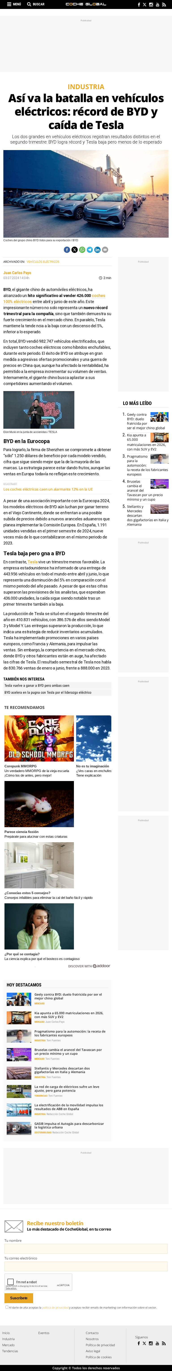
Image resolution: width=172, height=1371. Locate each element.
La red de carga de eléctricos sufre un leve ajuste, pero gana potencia (66, 1089)
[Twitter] (144, 5)
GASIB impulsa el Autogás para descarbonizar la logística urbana (69, 1125)
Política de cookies (99, 1357)
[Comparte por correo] (105, 250)
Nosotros (92, 1339)
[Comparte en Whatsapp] (82, 250)
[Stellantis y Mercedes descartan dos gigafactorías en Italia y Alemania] (19, 1073)
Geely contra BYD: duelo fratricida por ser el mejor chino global (68, 996)
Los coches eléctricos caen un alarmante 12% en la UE (48, 489)
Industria (40, 1040)
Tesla (33, 562)
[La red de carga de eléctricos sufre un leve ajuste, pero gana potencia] (19, 1091)
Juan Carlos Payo (17, 272)
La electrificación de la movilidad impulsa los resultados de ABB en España (68, 1107)
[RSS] (164, 5)
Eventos (43, 1333)
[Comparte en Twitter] (74, 250)
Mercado (39, 1003)
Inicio (6, 1333)
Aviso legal (93, 1351)
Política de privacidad (100, 1345)
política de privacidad (55, 1307)
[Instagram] (151, 5)
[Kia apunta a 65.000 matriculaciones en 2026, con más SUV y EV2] (19, 1017)
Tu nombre (13, 1240)
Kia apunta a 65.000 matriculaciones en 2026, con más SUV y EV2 (68, 1015)
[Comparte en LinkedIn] (97, 250)
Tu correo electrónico (20, 1258)
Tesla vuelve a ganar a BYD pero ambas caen (36, 685)
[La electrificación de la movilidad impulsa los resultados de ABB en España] (19, 1109)
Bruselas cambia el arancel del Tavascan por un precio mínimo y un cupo (68, 1052)
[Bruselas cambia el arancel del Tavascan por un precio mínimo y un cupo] (19, 1054)
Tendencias (40, 1095)
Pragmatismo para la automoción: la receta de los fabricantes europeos (69, 1033)
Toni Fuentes (53, 1040)
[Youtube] (157, 5)
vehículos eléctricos (43, 262)
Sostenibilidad (43, 1132)
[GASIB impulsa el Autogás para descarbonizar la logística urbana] (19, 1128)
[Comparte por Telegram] (90, 250)
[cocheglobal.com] (86, 4)
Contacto (92, 1333)
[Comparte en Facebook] (67, 250)
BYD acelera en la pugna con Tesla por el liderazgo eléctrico (47, 692)
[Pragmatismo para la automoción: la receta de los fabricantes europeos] (19, 1036)
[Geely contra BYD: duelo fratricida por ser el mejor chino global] (19, 999)
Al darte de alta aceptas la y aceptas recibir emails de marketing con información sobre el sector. (83, 1307)
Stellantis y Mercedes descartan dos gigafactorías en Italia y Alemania (62, 1070)
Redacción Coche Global (60, 1114)
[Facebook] (138, 5)
